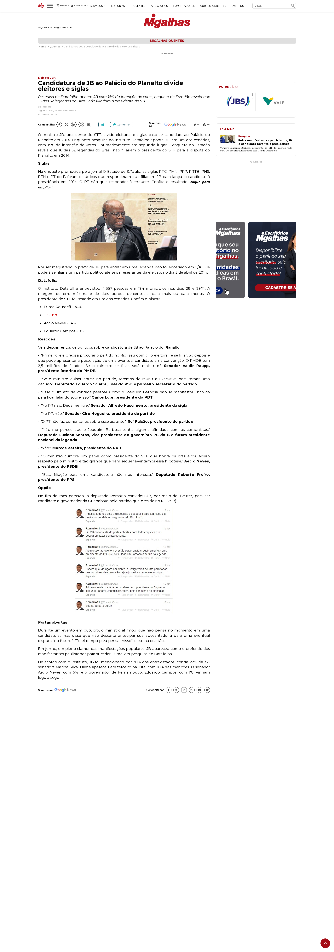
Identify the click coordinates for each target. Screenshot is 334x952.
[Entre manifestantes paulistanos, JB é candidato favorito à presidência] (229, 140)
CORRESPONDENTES (213, 5)
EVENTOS (238, 5)
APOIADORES (159, 5)
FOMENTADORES (183, 5)
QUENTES (139, 5)
